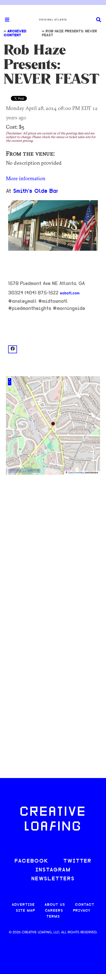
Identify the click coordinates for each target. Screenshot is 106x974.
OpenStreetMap (76, 473)
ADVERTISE (23, 905)
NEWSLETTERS (53, 879)
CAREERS (54, 911)
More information (25, 178)
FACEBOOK (32, 861)
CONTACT (84, 905)
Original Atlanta (53, 19)
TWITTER (77, 861)
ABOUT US (55, 905)
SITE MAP (25, 911)
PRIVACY (81, 911)
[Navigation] (4, 19)
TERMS (53, 917)
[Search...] (98, 20)
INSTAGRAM (53, 870)
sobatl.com (70, 293)
